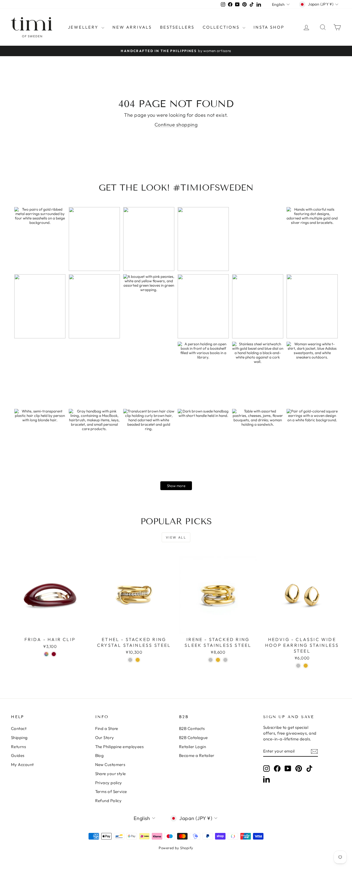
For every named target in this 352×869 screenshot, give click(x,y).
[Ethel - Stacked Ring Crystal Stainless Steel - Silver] (130, 659)
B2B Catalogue (193, 737)
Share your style (110, 773)
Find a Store (106, 728)
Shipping (19, 737)
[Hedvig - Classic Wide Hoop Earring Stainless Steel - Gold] (305, 665)
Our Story (104, 737)
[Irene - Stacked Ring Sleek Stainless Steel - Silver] (210, 659)
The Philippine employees (119, 746)
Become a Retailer (197, 755)
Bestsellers (177, 27)
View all (176, 537)
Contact (18, 728)
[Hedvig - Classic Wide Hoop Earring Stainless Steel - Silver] (298, 665)
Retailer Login (192, 746)
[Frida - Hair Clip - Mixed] (46, 654)
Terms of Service (111, 791)
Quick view (50, 628)
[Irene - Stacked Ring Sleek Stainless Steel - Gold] (218, 659)
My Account (22, 764)
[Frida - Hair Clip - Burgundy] (53, 654)
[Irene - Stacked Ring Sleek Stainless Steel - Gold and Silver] (225, 659)
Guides (17, 755)
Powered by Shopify (176, 848)
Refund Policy (108, 800)
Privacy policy (108, 782)
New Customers (110, 764)
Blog (99, 755)
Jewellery (84, 27)
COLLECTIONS (222, 27)
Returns (18, 746)
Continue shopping (176, 124)
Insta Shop (269, 27)
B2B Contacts (192, 728)
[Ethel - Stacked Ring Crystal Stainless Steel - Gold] (137, 659)
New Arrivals (132, 27)
